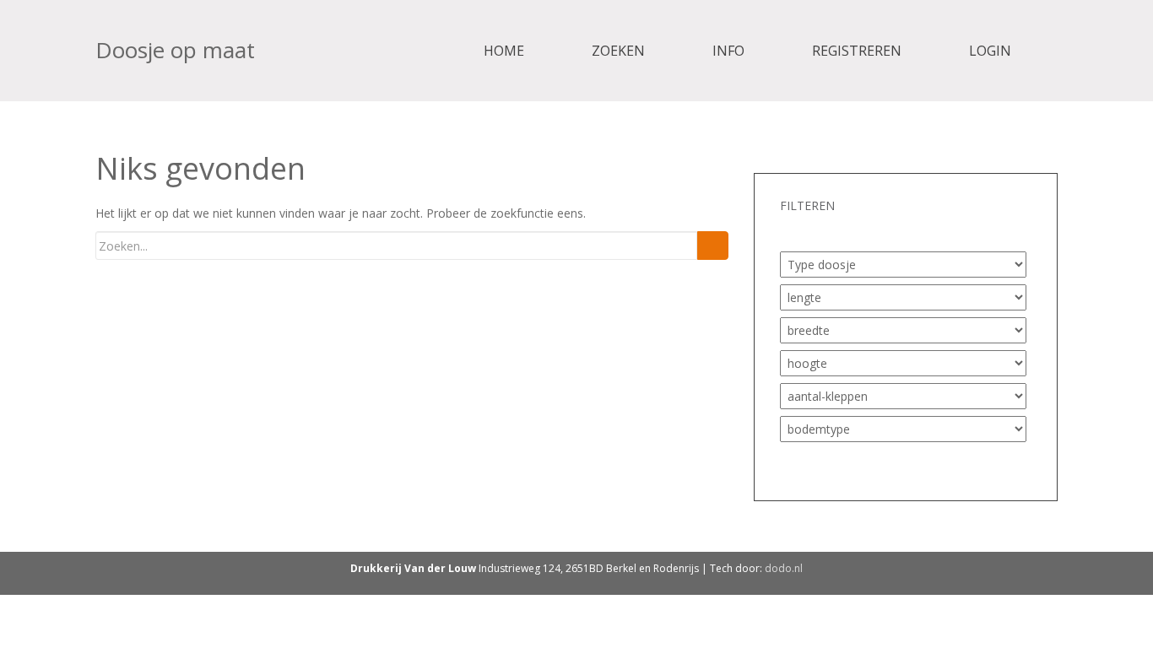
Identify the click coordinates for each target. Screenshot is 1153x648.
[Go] (712, 245)
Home (504, 50)
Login (990, 50)
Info (728, 50)
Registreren (856, 50)
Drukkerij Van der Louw (413, 568)
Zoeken (618, 50)
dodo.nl (784, 568)
